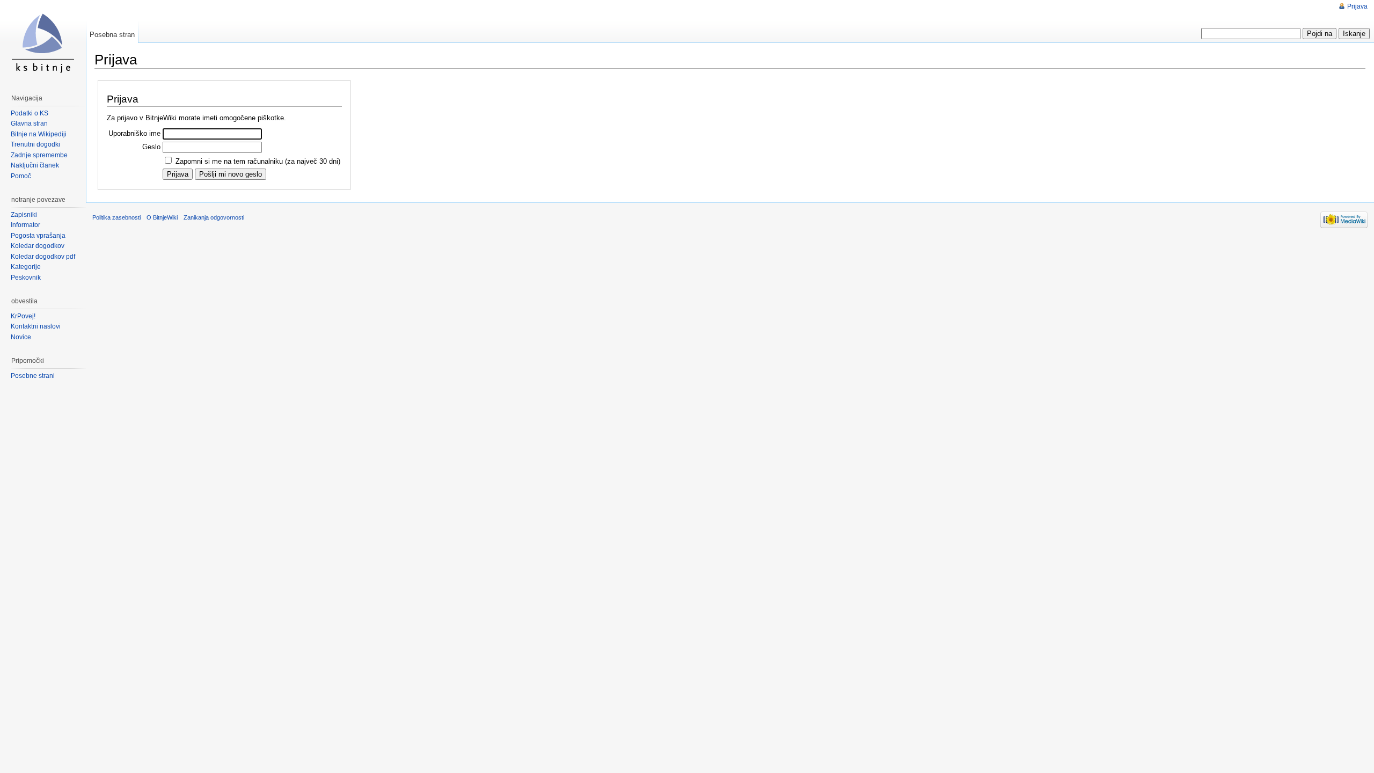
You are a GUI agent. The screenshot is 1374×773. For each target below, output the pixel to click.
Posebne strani (33, 376)
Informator (25, 225)
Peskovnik (26, 277)
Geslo (151, 147)
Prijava (1357, 6)
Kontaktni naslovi (36, 326)
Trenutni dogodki (35, 144)
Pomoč (21, 176)
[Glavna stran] (43, 43)
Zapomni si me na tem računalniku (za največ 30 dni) (258, 161)
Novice (21, 337)
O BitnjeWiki (162, 217)
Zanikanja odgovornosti (214, 217)
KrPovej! (23, 316)
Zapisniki (24, 214)
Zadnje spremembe (39, 155)
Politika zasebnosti (116, 217)
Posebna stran (112, 35)
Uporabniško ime (134, 133)
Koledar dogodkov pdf (43, 256)
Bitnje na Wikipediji (39, 134)
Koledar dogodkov (37, 246)
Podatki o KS (29, 113)
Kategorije (26, 267)
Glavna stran (29, 123)
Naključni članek (35, 165)
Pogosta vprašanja (38, 235)
